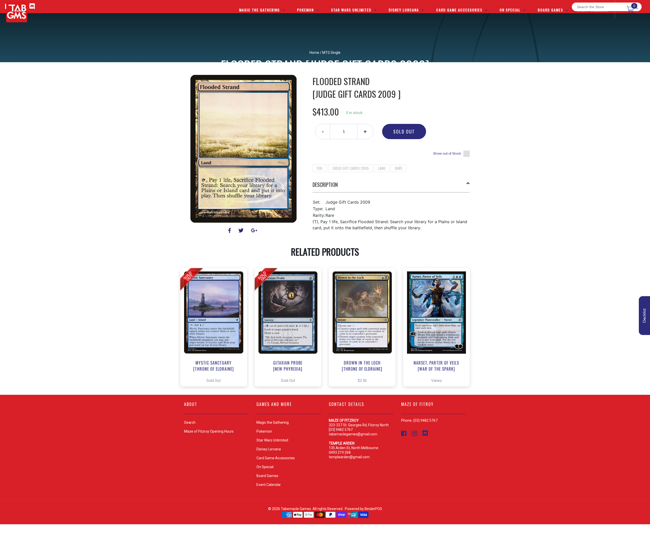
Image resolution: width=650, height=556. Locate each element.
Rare (398, 168)
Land (381, 168)
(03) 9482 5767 (425, 420)
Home (314, 53)
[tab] (391, 186)
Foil (320, 168)
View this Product (216, 327)
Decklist (644, 315)
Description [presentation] (325, 184)
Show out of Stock (447, 153)
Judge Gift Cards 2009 (350, 168)
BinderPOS (373, 509)
